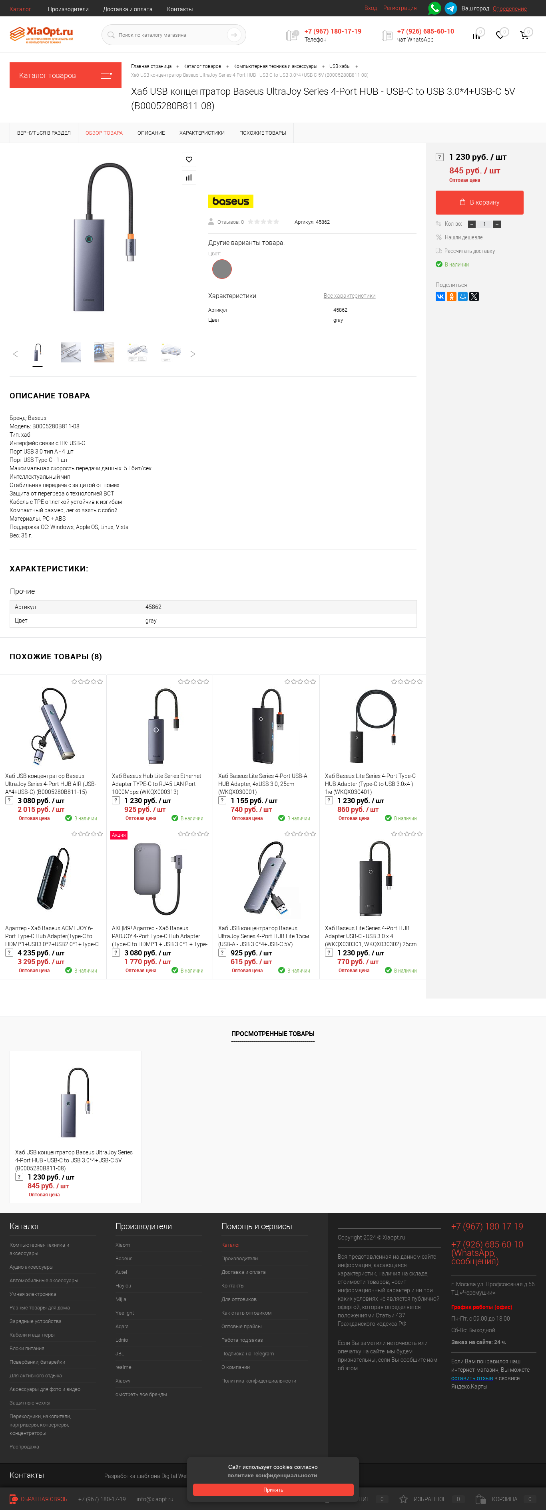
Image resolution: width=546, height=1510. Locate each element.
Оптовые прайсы (241, 1326)
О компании (235, 1367)
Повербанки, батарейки (37, 1362)
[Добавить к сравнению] (189, 177)
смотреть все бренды (141, 1394)
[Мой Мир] (463, 296)
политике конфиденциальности (272, 1475)
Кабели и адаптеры (32, 1335)
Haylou (123, 1286)
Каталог (20, 9)
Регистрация (400, 8)
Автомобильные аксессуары (44, 1280)
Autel (121, 1272)
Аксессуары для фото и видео (45, 1389)
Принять (273, 1490)
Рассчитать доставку (469, 251)
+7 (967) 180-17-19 (333, 31)
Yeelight (125, 1313)
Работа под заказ (242, 1340)
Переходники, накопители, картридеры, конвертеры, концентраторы (40, 1424)
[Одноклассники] (451, 296)
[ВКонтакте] (440, 296)
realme (124, 1367)
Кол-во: (454, 223)
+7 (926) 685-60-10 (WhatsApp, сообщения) (487, 1252)
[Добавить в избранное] (189, 160)
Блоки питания (27, 1348)
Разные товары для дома (40, 1308)
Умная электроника (33, 1294)
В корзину (485, 202)
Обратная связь (44, 1499)
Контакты (180, 9)
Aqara (122, 1326)
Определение (510, 9)
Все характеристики (350, 295)
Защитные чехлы (30, 1403)
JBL (120, 1354)
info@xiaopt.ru (155, 1499)
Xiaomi (124, 1245)
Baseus (124, 1258)
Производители (68, 9)
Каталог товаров (47, 75)
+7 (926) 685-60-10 (425, 31)
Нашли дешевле (464, 237)
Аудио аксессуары (32, 1267)
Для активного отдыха (36, 1376)
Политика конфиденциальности (258, 1381)
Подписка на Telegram (247, 1354)
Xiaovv (123, 1381)
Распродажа (24, 1447)
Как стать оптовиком (246, 1313)
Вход (371, 8)
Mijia (121, 1299)
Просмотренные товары (273, 1033)
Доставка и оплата (128, 9)
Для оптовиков (239, 1299)
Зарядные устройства (36, 1321)
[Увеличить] (104, 238)
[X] (474, 296)
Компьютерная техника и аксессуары (39, 1249)
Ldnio (122, 1340)
